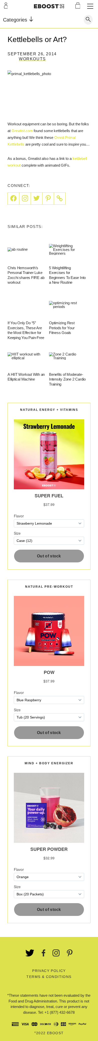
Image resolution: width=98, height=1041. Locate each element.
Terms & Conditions (48, 977)
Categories (16, 20)
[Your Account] (6, 6)
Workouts (32, 59)
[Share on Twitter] (36, 198)
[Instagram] (25, 198)
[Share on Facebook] (13, 198)
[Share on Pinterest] (48, 198)
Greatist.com (22, 131)
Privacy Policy (49, 971)
